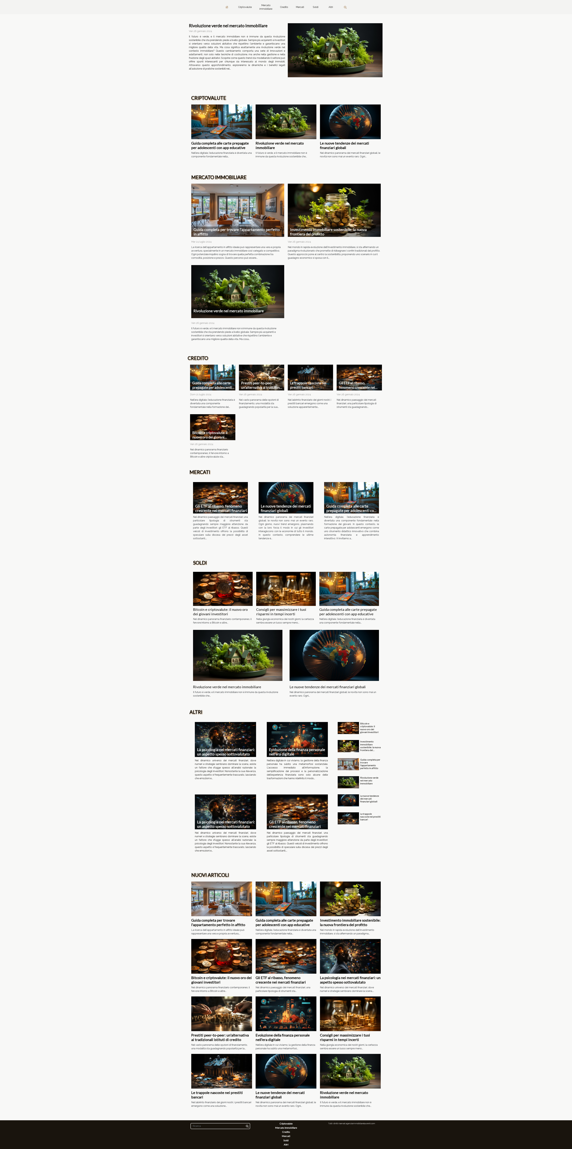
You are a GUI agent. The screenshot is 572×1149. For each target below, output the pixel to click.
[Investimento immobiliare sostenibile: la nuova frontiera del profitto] (334, 210)
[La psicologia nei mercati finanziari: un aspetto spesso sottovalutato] (225, 739)
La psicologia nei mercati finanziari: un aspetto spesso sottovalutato (226, 751)
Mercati (300, 7)
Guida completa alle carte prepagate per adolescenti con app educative (220, 145)
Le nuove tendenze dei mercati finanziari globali (344, 145)
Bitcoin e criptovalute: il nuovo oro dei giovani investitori (209, 437)
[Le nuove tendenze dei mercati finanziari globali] (350, 121)
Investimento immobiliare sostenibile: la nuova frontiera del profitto (370, 747)
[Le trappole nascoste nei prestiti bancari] (310, 377)
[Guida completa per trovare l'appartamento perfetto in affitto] (237, 210)
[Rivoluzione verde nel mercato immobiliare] (335, 50)
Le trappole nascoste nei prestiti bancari (308, 385)
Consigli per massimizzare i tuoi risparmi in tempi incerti (281, 611)
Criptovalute (245, 7)
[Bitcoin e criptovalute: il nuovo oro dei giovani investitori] (212, 427)
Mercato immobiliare (265, 7)
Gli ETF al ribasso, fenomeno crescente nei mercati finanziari (357, 387)
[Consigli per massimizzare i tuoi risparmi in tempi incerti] (286, 588)
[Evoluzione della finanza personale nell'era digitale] (297, 739)
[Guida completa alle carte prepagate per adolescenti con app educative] (221, 121)
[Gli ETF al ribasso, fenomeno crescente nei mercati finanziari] (359, 377)
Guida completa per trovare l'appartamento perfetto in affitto (370, 764)
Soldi (315, 7)
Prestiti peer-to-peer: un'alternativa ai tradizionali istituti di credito (262, 387)
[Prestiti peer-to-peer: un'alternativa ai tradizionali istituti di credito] (261, 377)
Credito (284, 7)
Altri (331, 7)
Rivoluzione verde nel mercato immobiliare (228, 25)
